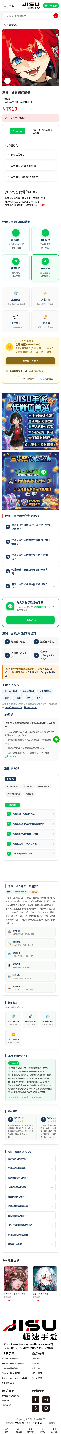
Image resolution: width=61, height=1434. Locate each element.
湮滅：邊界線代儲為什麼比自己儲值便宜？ (30, 541)
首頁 (3, 24)
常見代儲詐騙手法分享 (31, 853)
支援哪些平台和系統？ (18, 1187)
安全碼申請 (32, 672)
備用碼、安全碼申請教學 (13, 1363)
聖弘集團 (19, 1422)
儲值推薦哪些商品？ (17, 1215)
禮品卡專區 (37, 1373)
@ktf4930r (40, 204)
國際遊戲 (36, 1358)
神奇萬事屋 (38, 1422)
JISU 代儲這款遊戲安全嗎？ (20, 1225)
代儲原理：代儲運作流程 (31, 813)
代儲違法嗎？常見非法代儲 (31, 843)
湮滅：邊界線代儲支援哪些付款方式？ (29, 586)
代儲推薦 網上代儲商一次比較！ (31, 833)
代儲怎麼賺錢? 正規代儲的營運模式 (31, 823)
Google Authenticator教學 (14, 1378)
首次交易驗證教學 (10, 1358)
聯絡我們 (6, 1400)
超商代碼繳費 (43, 786)
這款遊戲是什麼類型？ (18, 1158)
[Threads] (35, 1408)
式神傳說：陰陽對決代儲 (14, 1293)
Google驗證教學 (13, 794)
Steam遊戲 (37, 1378)
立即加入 (28, 619)
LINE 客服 (52, 5)
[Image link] (29, 1329)
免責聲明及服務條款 (11, 1395)
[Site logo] (30, 5)
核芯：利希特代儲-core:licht (41, 1294)
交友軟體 (36, 1368)
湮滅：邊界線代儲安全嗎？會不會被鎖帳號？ (30, 526)
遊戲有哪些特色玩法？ (18, 1168)
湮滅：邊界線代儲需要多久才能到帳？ (29, 556)
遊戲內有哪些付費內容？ (19, 1206)
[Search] (55, 15)
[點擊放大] (7, 81)
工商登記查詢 (46, 378)
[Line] (46, 1408)
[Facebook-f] (35, 1399)
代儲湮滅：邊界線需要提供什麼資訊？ (29, 571)
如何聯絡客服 (8, 1382)
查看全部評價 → (30, 360)
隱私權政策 (7, 1405)
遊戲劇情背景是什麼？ (18, 1177)
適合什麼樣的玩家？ (17, 1196)
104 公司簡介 (27, 378)
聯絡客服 (29, 794)
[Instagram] (46, 1399)
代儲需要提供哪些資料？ (19, 1234)
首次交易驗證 (30, 707)
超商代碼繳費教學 (13, 707)
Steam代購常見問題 (11, 1373)
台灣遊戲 (13, 24)
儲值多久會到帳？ (16, 1244)
